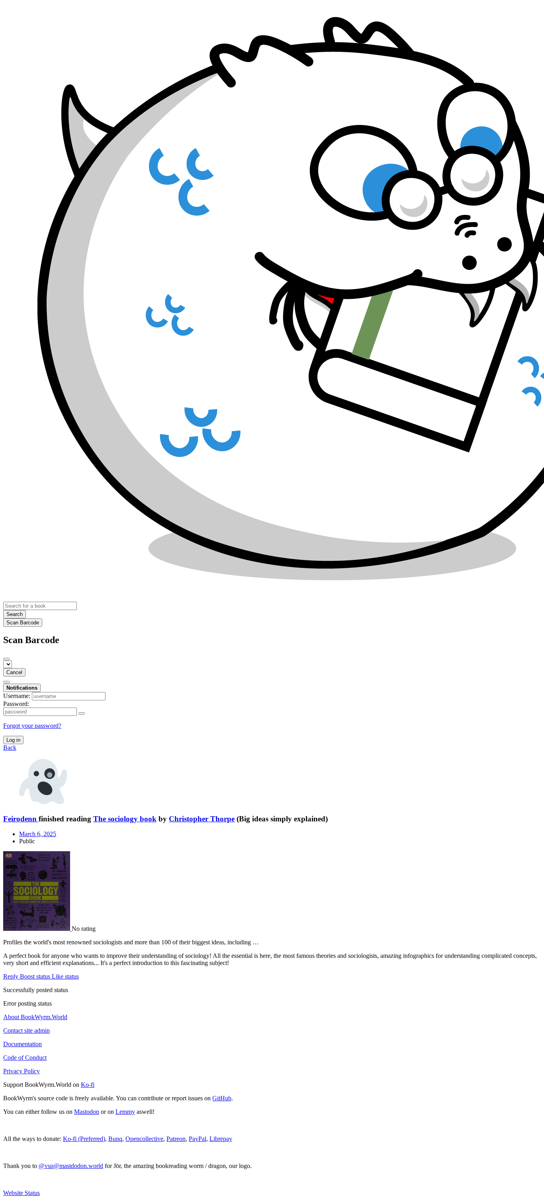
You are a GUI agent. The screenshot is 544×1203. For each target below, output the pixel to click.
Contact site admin (26, 1030)
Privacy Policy (21, 1071)
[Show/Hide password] (81, 713)
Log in (13, 740)
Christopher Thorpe (202, 819)
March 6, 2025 (37, 834)
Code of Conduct (25, 1057)
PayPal (197, 1138)
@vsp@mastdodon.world (71, 1165)
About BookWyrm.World (35, 1017)
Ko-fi (87, 1084)
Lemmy (125, 1111)
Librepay (220, 1138)
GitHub (221, 1098)
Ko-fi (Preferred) (84, 1138)
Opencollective (144, 1138)
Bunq (115, 1138)
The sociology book (125, 819)
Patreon (176, 1138)
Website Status (21, 1192)
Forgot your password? (32, 725)
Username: (16, 695)
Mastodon (86, 1111)
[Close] (6, 659)
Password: (16, 703)
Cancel (14, 672)
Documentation (22, 1044)
